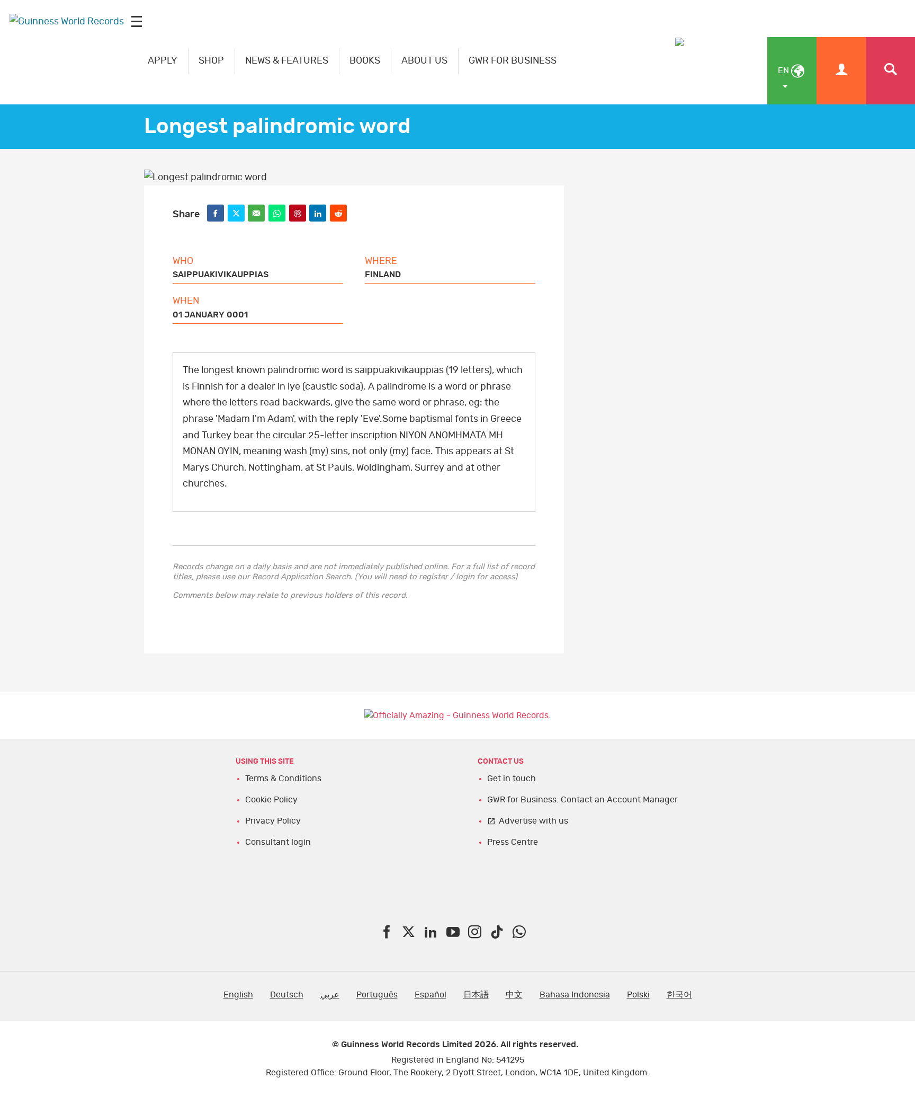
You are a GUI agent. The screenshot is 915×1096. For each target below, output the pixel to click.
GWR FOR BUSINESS (513, 61)
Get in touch (511, 778)
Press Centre (512, 842)
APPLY (162, 61)
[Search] (890, 70)
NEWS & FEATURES (286, 61)
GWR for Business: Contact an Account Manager (582, 800)
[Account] (841, 70)
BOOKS (364, 61)
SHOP (211, 61)
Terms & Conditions (283, 778)
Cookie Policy (271, 800)
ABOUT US (424, 61)
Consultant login (278, 842)
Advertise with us (533, 821)
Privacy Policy (273, 821)
